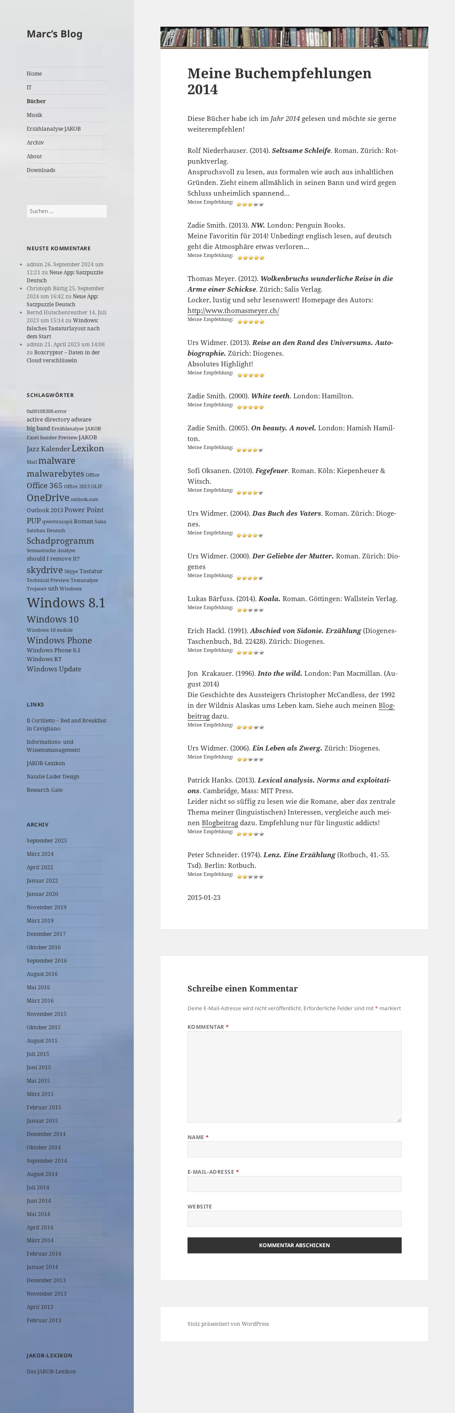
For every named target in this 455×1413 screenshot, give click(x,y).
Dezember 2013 (46, 1280)
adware (81, 419)
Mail (32, 462)
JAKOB (88, 437)
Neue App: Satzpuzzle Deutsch (62, 300)
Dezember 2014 (46, 1134)
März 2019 (40, 920)
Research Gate (45, 790)
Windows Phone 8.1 (53, 650)
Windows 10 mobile (50, 630)
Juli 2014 (38, 1187)
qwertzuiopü (57, 521)
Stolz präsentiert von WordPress (228, 1324)
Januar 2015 (42, 1120)
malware (57, 460)
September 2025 (47, 840)
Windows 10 (53, 619)
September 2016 (47, 960)
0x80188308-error (47, 411)
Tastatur (91, 571)
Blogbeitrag (220, 822)
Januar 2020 (42, 894)
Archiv (35, 142)
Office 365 (45, 485)
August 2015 (42, 1040)
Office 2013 (77, 486)
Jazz (33, 448)
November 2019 (47, 907)
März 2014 (40, 1240)
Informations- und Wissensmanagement (53, 746)
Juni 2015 (39, 1067)
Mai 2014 (38, 1214)
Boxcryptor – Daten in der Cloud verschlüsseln (63, 356)
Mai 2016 (38, 987)
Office (93, 475)
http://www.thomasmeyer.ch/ (233, 310)
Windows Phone (59, 640)
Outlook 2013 (45, 510)
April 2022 (40, 867)
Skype (71, 571)
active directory (48, 419)
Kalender (55, 448)
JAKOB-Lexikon (46, 763)
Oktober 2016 (44, 947)
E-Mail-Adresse (213, 1172)
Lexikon (88, 448)
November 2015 (47, 1014)
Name (198, 1137)
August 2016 (42, 974)
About (34, 156)
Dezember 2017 (46, 934)
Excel (33, 437)
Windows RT (44, 659)
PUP (34, 520)
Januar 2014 (42, 1267)
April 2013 (40, 1307)
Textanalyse (84, 580)
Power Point (84, 509)
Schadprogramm (60, 540)
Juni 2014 (39, 1200)
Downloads (41, 170)
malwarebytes (55, 473)
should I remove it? (53, 558)
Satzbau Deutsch (46, 530)
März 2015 (40, 1094)
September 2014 (47, 1160)
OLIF (96, 486)
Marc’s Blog (55, 33)
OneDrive (48, 497)
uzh (53, 588)
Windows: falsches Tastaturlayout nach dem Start (63, 328)
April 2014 (40, 1227)
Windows (71, 589)
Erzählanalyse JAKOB (54, 128)
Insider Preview (58, 437)
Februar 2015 (44, 1107)
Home (34, 73)
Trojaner (37, 589)
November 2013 (47, 1293)
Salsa (100, 521)
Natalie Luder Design (53, 776)
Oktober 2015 (44, 1027)
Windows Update (54, 668)
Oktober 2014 (44, 1147)
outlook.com (84, 499)
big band (38, 428)
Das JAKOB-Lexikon (51, 1371)
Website (200, 1206)
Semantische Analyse (51, 550)
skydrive (45, 570)
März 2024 (40, 854)
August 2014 (42, 1174)
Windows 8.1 (66, 602)
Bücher (36, 101)
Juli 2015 (38, 1054)
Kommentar (208, 1027)
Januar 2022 (42, 880)
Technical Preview (48, 580)
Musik (34, 115)
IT (29, 87)
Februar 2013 (44, 1320)
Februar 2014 (44, 1253)
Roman (83, 521)
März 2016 (40, 1000)
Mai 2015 (38, 1080)
